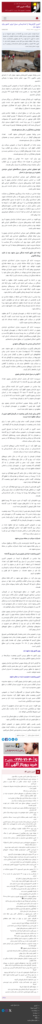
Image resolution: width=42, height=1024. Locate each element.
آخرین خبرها (34, 1008)
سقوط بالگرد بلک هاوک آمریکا (28, 987)
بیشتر (4, 998)
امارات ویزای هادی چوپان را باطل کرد (26, 879)
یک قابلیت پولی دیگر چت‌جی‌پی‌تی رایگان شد (23, 889)
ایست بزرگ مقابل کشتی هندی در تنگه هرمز (24, 777)
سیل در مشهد (20, 735)
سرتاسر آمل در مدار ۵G (29, 791)
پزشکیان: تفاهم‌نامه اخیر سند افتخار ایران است (23, 862)
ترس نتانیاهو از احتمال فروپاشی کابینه (25, 980)
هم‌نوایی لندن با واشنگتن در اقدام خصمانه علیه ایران (21, 951)
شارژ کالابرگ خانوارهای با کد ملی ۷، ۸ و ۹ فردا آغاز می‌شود (20, 972)
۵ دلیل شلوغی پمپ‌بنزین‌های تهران (26, 928)
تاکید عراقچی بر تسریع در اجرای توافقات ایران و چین (21, 939)
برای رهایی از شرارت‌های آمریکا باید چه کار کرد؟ (23, 931)
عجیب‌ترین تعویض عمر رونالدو (27, 956)
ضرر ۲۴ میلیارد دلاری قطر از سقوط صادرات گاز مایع (22, 854)
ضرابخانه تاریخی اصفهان (29, 948)
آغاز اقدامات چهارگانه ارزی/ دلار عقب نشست (24, 923)
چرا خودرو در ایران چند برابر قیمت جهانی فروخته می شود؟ (20, 857)
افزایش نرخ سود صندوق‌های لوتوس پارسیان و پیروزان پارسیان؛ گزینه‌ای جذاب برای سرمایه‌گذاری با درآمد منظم (19, 964)
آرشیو (35, 1006)
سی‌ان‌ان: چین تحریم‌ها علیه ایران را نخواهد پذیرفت (21, 779)
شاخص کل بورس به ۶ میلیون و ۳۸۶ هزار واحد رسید (21, 886)
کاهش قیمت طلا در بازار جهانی (27, 953)
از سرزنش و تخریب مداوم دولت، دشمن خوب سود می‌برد (20, 847)
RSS (36, 1018)
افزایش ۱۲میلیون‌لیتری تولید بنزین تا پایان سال (23, 884)
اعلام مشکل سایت (32, 1020)
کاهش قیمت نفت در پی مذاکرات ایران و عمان (23, 941)
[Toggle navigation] (5, 18)
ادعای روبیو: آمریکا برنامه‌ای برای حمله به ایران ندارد (22, 989)
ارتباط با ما (34, 1011)
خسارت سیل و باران (33, 735)
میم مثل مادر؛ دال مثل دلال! (28, 911)
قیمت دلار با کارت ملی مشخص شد (26, 904)
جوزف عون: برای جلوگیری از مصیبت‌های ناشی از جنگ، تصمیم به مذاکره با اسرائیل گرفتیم (19, 834)
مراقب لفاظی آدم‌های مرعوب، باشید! (26, 936)
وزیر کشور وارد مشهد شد (31, 651)
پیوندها (35, 1016)
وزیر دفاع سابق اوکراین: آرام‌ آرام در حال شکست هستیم (20, 992)
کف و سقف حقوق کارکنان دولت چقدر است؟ (23, 881)
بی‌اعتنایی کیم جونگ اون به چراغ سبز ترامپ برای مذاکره (20, 901)
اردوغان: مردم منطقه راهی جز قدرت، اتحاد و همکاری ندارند (20, 860)
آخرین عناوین (30, 772)
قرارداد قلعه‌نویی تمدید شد (28, 891)
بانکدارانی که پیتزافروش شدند (27, 894)
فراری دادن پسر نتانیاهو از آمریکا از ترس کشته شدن (21, 926)
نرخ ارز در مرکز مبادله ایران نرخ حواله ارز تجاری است (22, 798)
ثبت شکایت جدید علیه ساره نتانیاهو (26, 933)
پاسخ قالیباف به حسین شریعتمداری (26, 906)
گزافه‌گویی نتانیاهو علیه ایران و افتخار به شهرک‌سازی (21, 909)
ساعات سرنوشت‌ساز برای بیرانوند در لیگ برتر (24, 801)
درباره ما (35, 1013)
